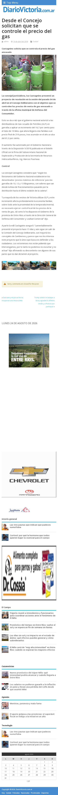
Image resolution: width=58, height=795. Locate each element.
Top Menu (12, 2)
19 (21, 772)
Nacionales (25, 793)
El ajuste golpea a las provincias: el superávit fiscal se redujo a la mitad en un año (32, 715)
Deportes (45, 793)
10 (6, 768)
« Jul (28, 781)
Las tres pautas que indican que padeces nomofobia (30, 526)
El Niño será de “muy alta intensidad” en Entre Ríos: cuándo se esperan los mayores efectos (32, 648)
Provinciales (35, 793)
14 (37, 768)
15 (44, 768)
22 (44, 772)
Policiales (16, 793)
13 (29, 768)
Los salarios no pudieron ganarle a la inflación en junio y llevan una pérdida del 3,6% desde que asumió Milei (33, 687)
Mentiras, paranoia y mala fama (25, 703)
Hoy (3, 793)
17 (6, 772)
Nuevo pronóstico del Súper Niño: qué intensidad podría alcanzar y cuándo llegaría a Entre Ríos (33, 675)
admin (6, 41)
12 (21, 768)
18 (13, 772)
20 (29, 772)
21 (37, 772)
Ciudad (35, 41)
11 (13, 768)
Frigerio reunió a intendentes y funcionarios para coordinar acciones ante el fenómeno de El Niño (32, 615)
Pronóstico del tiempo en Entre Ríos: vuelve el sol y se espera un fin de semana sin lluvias (32, 626)
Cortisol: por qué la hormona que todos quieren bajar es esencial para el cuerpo (30, 536)
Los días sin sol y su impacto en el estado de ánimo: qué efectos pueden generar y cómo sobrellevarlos (32, 638)
